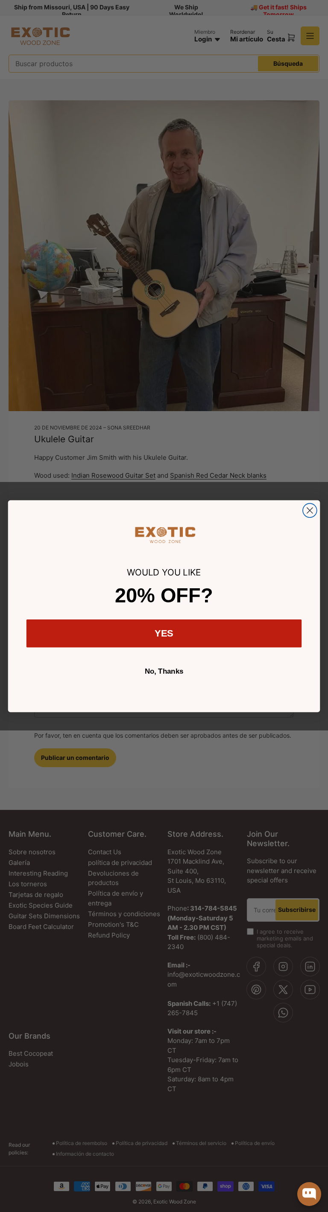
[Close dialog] (310, 510)
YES (164, 633)
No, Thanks (164, 671)
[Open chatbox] (309, 1194)
